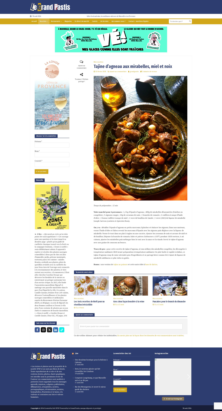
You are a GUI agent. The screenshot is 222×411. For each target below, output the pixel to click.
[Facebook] (37, 329)
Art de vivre (104, 21)
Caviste (94, 21)
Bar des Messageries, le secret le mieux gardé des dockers (90, 388)
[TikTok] (61, 329)
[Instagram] (43, 329)
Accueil (34, 21)
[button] (157, 376)
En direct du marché (82, 21)
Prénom (38, 141)
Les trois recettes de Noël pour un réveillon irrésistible (89, 303)
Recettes (43, 21)
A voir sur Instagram (174, 399)
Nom (37, 151)
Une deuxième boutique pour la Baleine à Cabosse (91, 361)
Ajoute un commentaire (81, 66)
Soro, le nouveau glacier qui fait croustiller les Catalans (87, 370)
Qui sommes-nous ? (118, 21)
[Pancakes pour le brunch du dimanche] (170, 285)
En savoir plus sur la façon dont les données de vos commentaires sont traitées (150, 335)
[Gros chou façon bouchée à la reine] (130, 285)
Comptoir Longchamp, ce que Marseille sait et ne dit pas (90, 379)
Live (76, 353)
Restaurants (55, 21)
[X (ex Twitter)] (49, 329)
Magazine (68, 21)
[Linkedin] (55, 329)
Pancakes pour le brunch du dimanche (169, 301)
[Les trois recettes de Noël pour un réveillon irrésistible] (91, 285)
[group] (173, 376)
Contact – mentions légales (138, 21)
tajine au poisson (120, 264)
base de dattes (151, 264)
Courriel (38, 161)
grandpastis (134, 71)
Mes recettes (98, 62)
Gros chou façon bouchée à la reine (128, 301)
